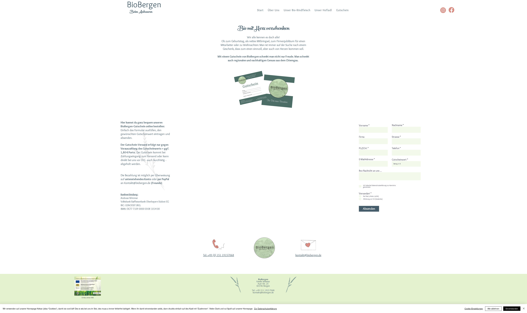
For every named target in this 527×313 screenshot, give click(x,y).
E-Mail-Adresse (366, 159)
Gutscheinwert (399, 159)
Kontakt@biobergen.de (137, 183)
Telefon (395, 148)
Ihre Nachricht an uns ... (370, 171)
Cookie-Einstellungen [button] (474, 308)
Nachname (397, 125)
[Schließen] (523, 308)
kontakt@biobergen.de (263, 292)
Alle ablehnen (493, 308)
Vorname (363, 125)
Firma (361, 137)
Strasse (395, 137)
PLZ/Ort (363, 148)
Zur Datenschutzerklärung (265, 308)
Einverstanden (512, 308)
